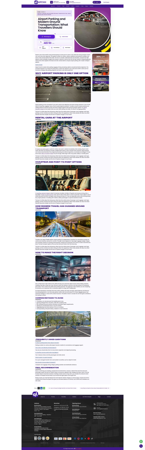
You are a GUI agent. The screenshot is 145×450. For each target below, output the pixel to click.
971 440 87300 (62, 2)
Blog (43, 11)
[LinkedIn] (41, 388)
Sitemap (102, 443)
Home (38, 11)
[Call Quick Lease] (141, 446)
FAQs (82, 6)
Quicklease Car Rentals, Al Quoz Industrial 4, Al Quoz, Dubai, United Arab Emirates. (43, 429)
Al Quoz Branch (37, 426)
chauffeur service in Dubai (42, 193)
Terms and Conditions (70, 443)
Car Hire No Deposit (87, 396)
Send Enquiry (106, 2)
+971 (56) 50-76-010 (64, 407)
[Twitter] (39, 388)
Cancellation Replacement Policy (87, 443)
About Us (53, 6)
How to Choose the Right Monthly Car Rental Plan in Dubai (63, 388)
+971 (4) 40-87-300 (63, 405)
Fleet (63, 6)
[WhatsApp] (44, 388)
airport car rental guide (42, 149)
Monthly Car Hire (44, 443)
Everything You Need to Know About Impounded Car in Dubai (93, 388)
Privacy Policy (57, 443)
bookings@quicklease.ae (74, 2)
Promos (58, 6)
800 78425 (55, 2)
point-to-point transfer (47, 194)
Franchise (63, 396)
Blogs (86, 6)
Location (77, 6)
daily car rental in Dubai (47, 153)
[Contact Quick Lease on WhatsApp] (141, 441)
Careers (74, 396)
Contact (91, 6)
